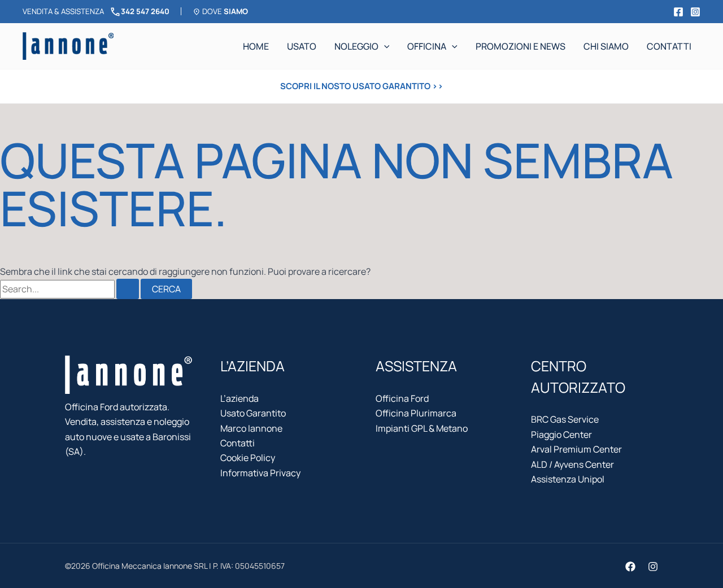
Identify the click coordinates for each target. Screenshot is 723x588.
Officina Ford (402, 398)
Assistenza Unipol (567, 479)
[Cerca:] (70, 289)
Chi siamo (606, 46)
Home (256, 46)
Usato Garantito (253, 413)
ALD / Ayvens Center (572, 464)
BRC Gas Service (565, 419)
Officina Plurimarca (416, 413)
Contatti (669, 46)
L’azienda (239, 398)
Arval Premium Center (576, 449)
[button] (384, 46)
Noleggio (356, 46)
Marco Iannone (251, 428)
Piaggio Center (561, 434)
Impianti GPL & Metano (422, 428)
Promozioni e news (520, 46)
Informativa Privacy (260, 473)
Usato (301, 46)
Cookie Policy (247, 457)
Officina (426, 46)
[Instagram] (695, 12)
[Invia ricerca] (127, 289)
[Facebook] (678, 12)
